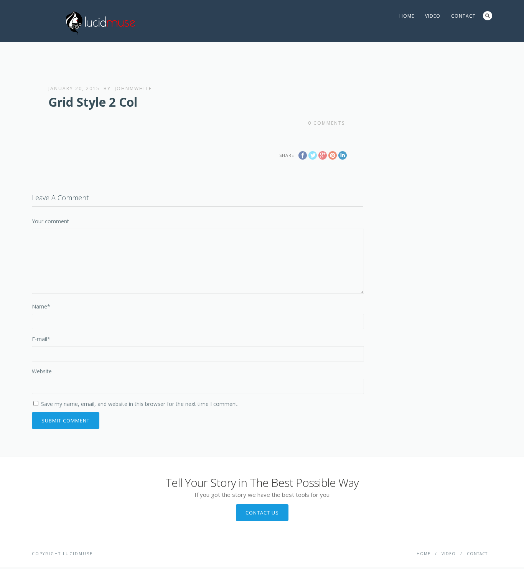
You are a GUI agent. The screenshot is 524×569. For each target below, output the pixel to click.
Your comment (50, 221)
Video (432, 16)
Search (487, 15)
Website (42, 371)
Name (41, 306)
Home (406, 16)
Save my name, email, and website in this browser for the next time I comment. (140, 403)
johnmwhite (133, 88)
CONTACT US (262, 512)
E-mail (41, 339)
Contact (463, 16)
